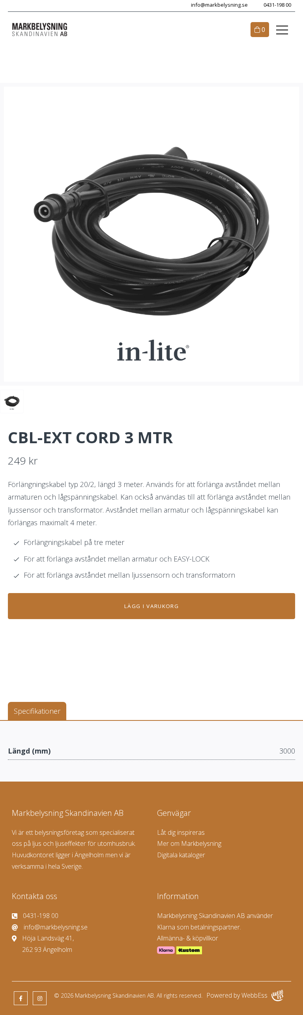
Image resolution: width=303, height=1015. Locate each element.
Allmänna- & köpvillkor (187, 938)
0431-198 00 (277, 4)
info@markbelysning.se (219, 4)
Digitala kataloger (181, 855)
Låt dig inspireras (181, 832)
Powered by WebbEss (236, 995)
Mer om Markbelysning (189, 843)
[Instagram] (40, 998)
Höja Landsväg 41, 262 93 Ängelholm (48, 944)
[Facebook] (21, 998)
